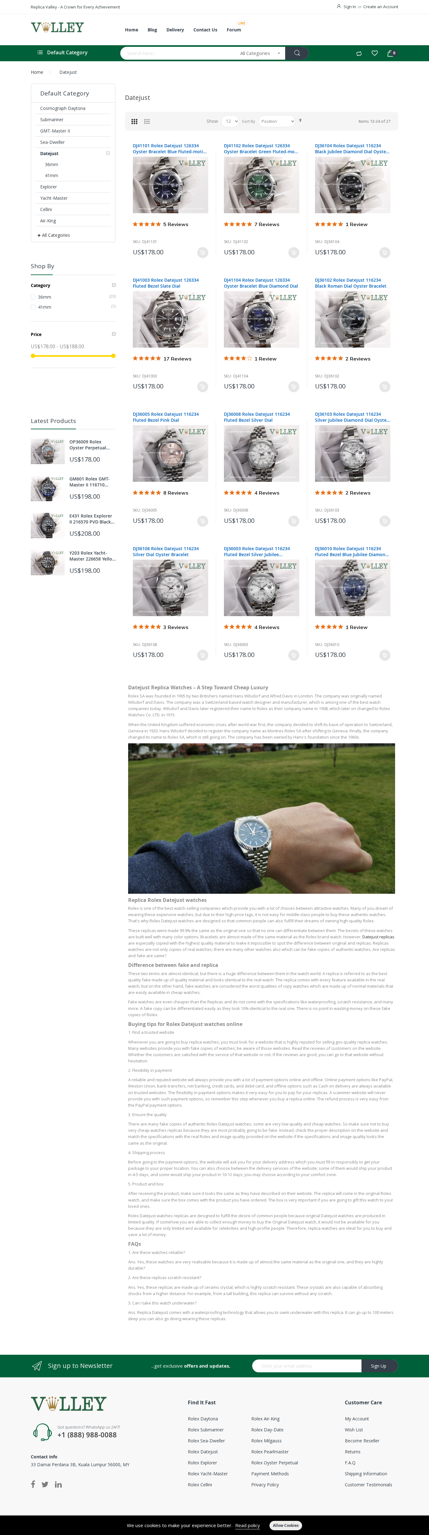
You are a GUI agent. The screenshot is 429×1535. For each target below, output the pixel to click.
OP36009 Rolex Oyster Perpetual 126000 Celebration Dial (90, 445)
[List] (147, 121)
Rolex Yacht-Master (208, 1474)
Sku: (137, 241)
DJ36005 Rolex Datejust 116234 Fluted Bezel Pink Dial (166, 417)
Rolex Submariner (206, 1430)
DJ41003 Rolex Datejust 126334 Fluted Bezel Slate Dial (166, 283)
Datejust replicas (378, 937)
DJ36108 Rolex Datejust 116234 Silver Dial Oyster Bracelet (166, 551)
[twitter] (45, 1484)
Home (37, 72)
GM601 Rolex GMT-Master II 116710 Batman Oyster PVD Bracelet (90, 482)
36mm (77, 297)
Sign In (350, 6)
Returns (353, 1452)
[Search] (297, 53)
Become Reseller (362, 1441)
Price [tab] (36, 334)
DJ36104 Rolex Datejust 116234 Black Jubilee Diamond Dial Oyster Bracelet (351, 149)
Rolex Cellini (200, 1485)
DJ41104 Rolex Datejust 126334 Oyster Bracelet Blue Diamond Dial (261, 283)
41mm (77, 307)
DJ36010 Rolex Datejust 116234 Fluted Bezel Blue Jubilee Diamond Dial (351, 551)
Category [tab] (40, 285)
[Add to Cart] (202, 252)
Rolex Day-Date (267, 1430)
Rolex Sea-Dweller (206, 1441)
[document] (214, 1525)
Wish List (354, 1430)
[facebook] (34, 1484)
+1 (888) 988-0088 (87, 1435)
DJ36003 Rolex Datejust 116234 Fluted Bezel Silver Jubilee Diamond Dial (257, 551)
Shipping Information (366, 1474)
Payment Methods (270, 1474)
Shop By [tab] (42, 266)
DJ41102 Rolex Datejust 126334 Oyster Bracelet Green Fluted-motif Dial (261, 149)
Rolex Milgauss (266, 1441)
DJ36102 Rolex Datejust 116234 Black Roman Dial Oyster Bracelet (351, 283)
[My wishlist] (375, 54)
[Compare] (359, 54)
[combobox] (178, 53)
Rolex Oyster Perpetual (274, 1463)
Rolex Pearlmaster (270, 1452)
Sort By (248, 121)
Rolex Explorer (202, 1463)
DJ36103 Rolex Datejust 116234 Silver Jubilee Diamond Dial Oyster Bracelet (351, 417)
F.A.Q (350, 1463)
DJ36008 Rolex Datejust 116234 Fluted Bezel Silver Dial (257, 417)
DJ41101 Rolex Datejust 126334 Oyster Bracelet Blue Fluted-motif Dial (169, 149)
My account (357, 1419)
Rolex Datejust (203, 1452)
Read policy (247, 1525)
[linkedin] (58, 1484)
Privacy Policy (265, 1485)
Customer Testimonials (368, 1485)
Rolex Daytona (203, 1419)
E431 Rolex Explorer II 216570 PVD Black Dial (90, 519)
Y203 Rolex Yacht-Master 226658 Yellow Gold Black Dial (92, 556)
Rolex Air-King (265, 1419)
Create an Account (380, 6)
